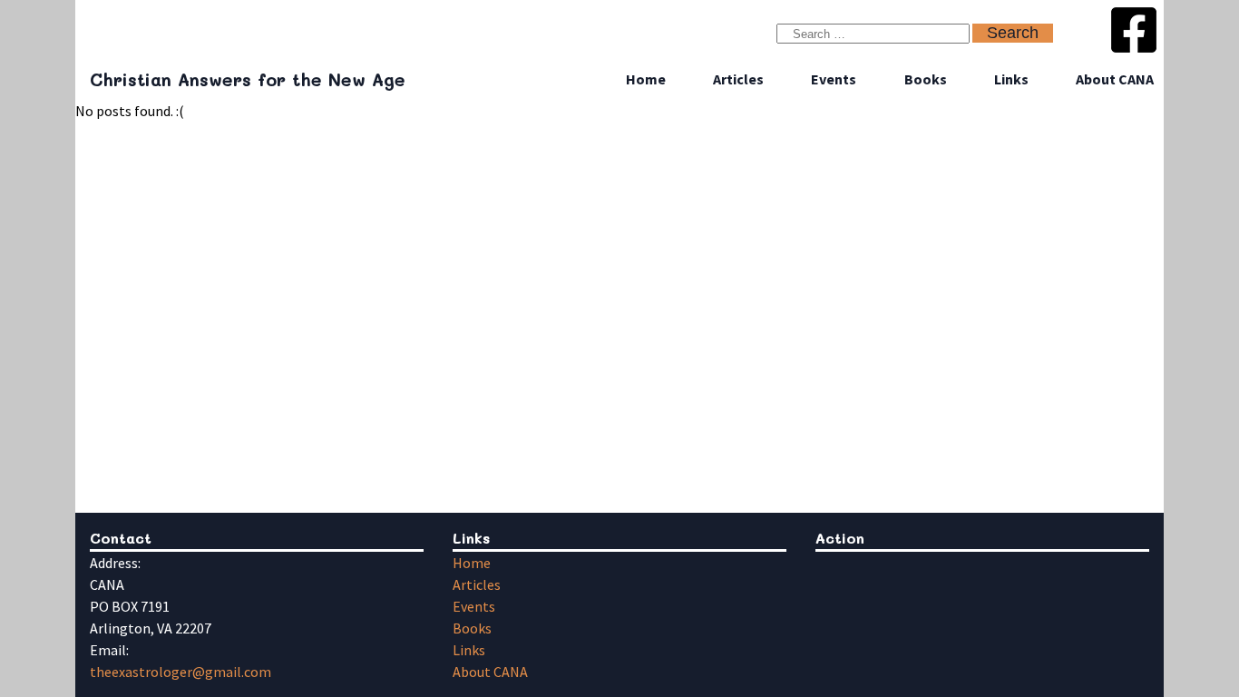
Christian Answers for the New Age (247, 79)
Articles (738, 79)
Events (833, 79)
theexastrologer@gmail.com (180, 672)
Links (1011, 79)
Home (646, 79)
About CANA (1115, 79)
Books (925, 79)
